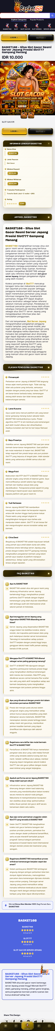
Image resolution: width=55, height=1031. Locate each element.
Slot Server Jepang (36, 321)
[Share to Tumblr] (43, 1021)
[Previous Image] (2, 88)
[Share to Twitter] (7, 1021)
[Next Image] (53, 88)
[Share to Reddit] (35, 1021)
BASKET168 (12, 246)
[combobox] (25, 15)
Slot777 (30, 283)
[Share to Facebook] (14, 1021)
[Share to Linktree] (21, 1021)
